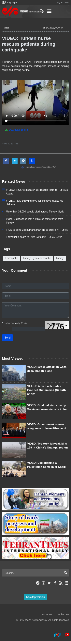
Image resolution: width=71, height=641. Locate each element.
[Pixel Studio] (65, 635)
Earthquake (11, 258)
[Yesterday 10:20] (14, 392)
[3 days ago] (14, 430)
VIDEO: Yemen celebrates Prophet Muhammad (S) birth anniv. (46, 389)
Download (18, 129)
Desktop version (35, 596)
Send (7, 337)
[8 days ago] (14, 469)
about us (47, 614)
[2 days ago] (14, 373)
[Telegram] (37, 583)
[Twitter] (49, 583)
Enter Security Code (14, 323)
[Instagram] (43, 583)
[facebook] (54, 583)
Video (6, 28)
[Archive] (66, 583)
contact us (63, 614)
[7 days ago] (14, 411)
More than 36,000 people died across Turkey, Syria (35, 211)
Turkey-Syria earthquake (37, 258)
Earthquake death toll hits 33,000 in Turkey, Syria (34, 236)
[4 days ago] (14, 450)
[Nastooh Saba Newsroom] (55, 635)
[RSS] (60, 583)
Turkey (60, 258)
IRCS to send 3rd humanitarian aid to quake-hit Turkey (37, 229)
